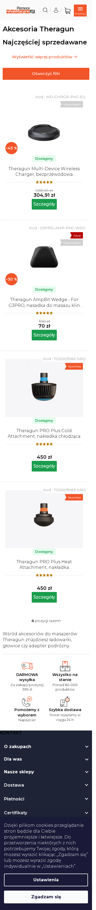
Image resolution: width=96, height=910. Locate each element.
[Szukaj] (45, 10)
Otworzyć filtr (46, 73)
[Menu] (80, 10)
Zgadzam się (46, 896)
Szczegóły (44, 204)
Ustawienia (46, 879)
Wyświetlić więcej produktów (42, 56)
